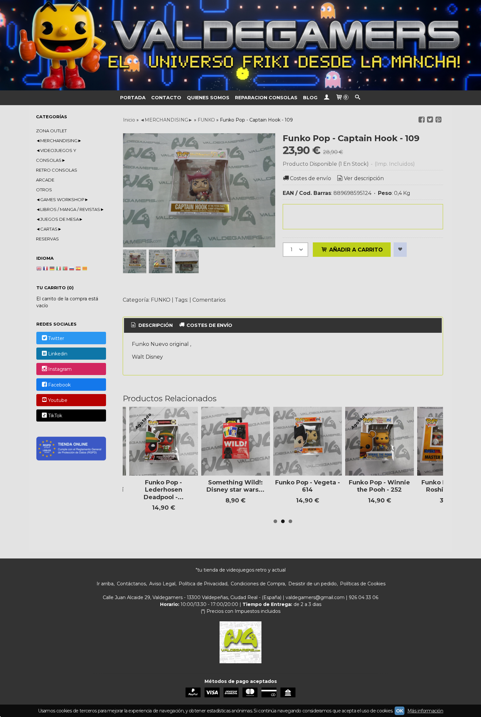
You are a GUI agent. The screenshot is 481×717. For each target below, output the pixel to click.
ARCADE (45, 179)
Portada (133, 98)
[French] (45, 269)
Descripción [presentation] (155, 325)
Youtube (57, 400)
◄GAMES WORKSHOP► (62, 199)
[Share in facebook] (421, 120)
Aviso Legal (162, 584)
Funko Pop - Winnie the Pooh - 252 (379, 486)
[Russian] (71, 269)
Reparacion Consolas (266, 98)
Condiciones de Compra (258, 584)
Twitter (56, 338)
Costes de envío (310, 178)
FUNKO (160, 300)
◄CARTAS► (49, 229)
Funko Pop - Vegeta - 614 (307, 486)
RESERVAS (47, 238)
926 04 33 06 (363, 597)
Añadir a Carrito (355, 250)
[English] (39, 269)
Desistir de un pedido (312, 584)
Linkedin (57, 354)
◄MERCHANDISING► (59, 140)
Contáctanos (131, 584)
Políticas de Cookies (362, 584)
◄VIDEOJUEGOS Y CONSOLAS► (56, 155)
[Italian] (58, 269)
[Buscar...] (357, 97)
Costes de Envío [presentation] (208, 325)
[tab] (151, 325)
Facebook (59, 385)
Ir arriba (105, 584)
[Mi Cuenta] (326, 97)
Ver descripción (364, 178)
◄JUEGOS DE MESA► (59, 219)
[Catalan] (85, 269)
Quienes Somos (208, 98)
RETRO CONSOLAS (56, 170)
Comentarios (208, 300)
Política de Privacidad (203, 584)
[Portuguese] (65, 269)
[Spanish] (78, 269)
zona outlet (51, 130)
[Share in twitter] (430, 120)
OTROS (44, 189)
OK (399, 711)
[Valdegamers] (240, 45)
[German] (52, 269)
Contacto (166, 98)
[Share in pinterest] (438, 120)
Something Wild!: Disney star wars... (235, 486)
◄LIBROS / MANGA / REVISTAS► (70, 209)
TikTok (55, 416)
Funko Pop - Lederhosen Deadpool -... (164, 490)
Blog (310, 98)
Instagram (60, 369)
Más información (425, 711)
